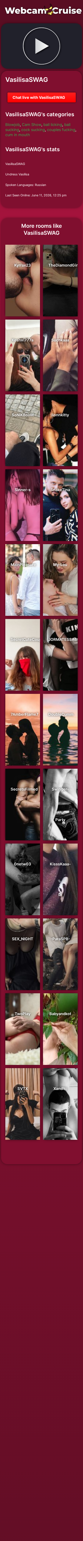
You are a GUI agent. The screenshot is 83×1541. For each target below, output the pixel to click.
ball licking (52, 124)
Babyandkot (60, 1013)
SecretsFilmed (24, 789)
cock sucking (33, 129)
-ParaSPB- (60, 939)
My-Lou (60, 564)
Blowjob (12, 124)
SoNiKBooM (23, 415)
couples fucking (61, 129)
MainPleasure (23, 564)
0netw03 (22, 864)
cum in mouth (17, 135)
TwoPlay (22, 1013)
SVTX (22, 1088)
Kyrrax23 (22, 265)
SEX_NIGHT (22, 939)
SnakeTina (60, 490)
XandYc (60, 1088)
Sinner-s (23, 490)
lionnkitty (60, 415)
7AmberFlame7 (25, 714)
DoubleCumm (60, 714)
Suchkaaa (60, 340)
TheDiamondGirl (63, 265)
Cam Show (31, 124)
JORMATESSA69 (64, 639)
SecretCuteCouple (28, 639)
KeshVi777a (22, 340)
